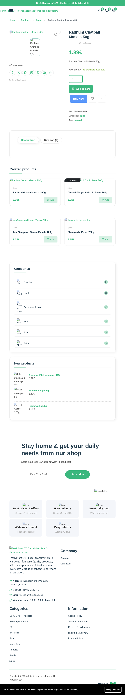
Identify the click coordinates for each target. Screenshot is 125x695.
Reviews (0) (51, 140)
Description (28, 140)
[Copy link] (50, 72)
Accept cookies (113, 689)
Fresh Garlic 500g (38, 406)
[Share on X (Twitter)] (18, 72)
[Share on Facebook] (12, 72)
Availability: (75, 69)
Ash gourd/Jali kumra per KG (44, 375)
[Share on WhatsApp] (37, 72)
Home (12, 20)
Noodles (28, 282)
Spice (39, 20)
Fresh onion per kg (39, 390)
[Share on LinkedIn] (31, 72)
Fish (26, 332)
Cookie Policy (71, 689)
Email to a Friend (19, 80)
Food (26, 293)
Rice (26, 321)
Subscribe (77, 474)
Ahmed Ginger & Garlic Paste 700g (87, 192)
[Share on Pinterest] (25, 72)
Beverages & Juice (32, 307)
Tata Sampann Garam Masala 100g (32, 232)
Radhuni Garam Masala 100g (29, 192)
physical (78, 120)
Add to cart (83, 89)
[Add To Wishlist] (92, 99)
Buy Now (78, 98)
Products (25, 20)
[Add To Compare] (102, 99)
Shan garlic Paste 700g (81, 232)
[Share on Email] (44, 72)
